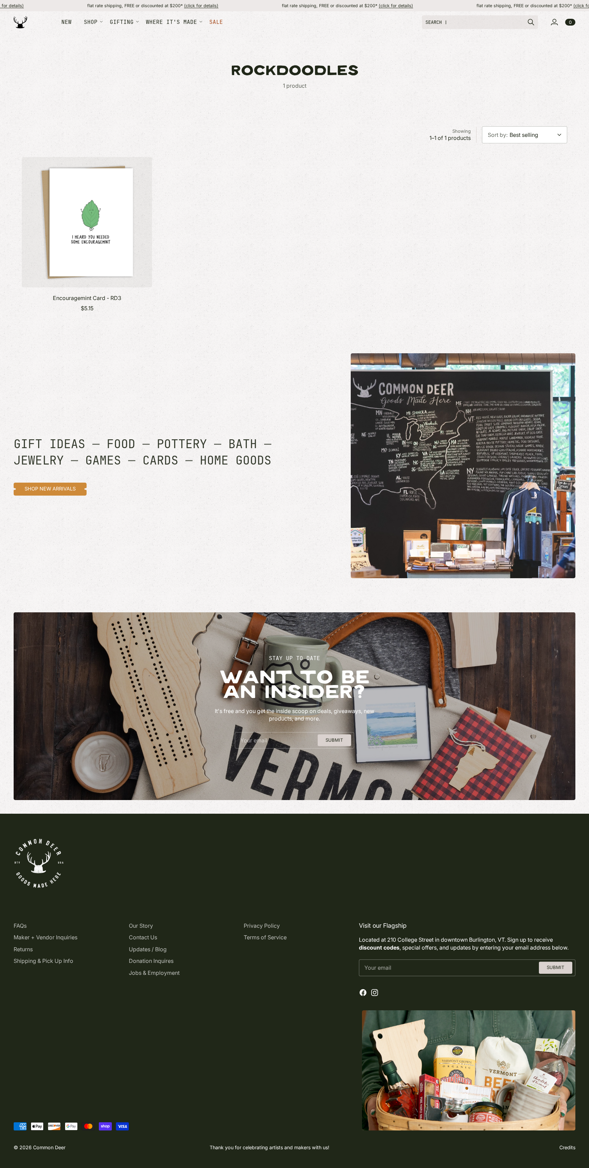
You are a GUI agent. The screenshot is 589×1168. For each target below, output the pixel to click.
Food (121, 444)
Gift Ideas (49, 444)
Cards (160, 460)
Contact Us (143, 937)
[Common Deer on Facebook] (363, 992)
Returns (23, 949)
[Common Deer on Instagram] (375, 992)
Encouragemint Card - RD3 (87, 298)
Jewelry (39, 460)
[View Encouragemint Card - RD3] (87, 222)
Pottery (182, 444)
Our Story (141, 925)
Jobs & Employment (154, 972)
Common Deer (49, 1147)
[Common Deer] (20, 22)
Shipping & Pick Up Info (43, 960)
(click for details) (142, 5)
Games (103, 460)
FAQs (20, 925)
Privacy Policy (262, 925)
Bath (242, 444)
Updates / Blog (148, 949)
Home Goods (235, 460)
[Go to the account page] (554, 22)
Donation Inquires (151, 960)
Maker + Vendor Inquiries (45, 937)
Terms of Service (265, 937)
